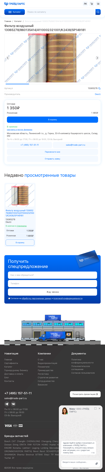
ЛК (85, 4)
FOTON (36, 444)
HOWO (44, 444)
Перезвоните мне (52, 152)
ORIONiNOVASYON (13, 451)
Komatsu (17, 448)
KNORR (8, 448)
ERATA (23, 444)
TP (52, 454)
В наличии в (16, 226)
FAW (29, 444)
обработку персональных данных (36, 298)
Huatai (52, 444)
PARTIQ (28, 451)
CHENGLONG (33, 441)
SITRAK (39, 454)
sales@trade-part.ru (15, 398)
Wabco (58, 454)
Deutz (98, 94)
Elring (15, 444)
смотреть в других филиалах (19, 130)
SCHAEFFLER (52, 451)
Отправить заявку (52, 159)
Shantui (20, 454)
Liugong (35, 448)
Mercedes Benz (57, 448)
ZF (13, 458)
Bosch (7, 441)
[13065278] (99, 88)
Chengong (46, 441)
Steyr (47, 454)
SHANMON (10, 454)
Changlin (21, 441)
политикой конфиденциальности (67, 298)
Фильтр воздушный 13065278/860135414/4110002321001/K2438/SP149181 (20, 213)
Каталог (18, 21)
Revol (35, 451)
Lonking (44, 448)
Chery (55, 441)
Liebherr (26, 448)
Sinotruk (30, 454)
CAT (14, 441)
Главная (7, 21)
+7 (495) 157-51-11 (18, 393)
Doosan (8, 444)
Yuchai (7, 458)
